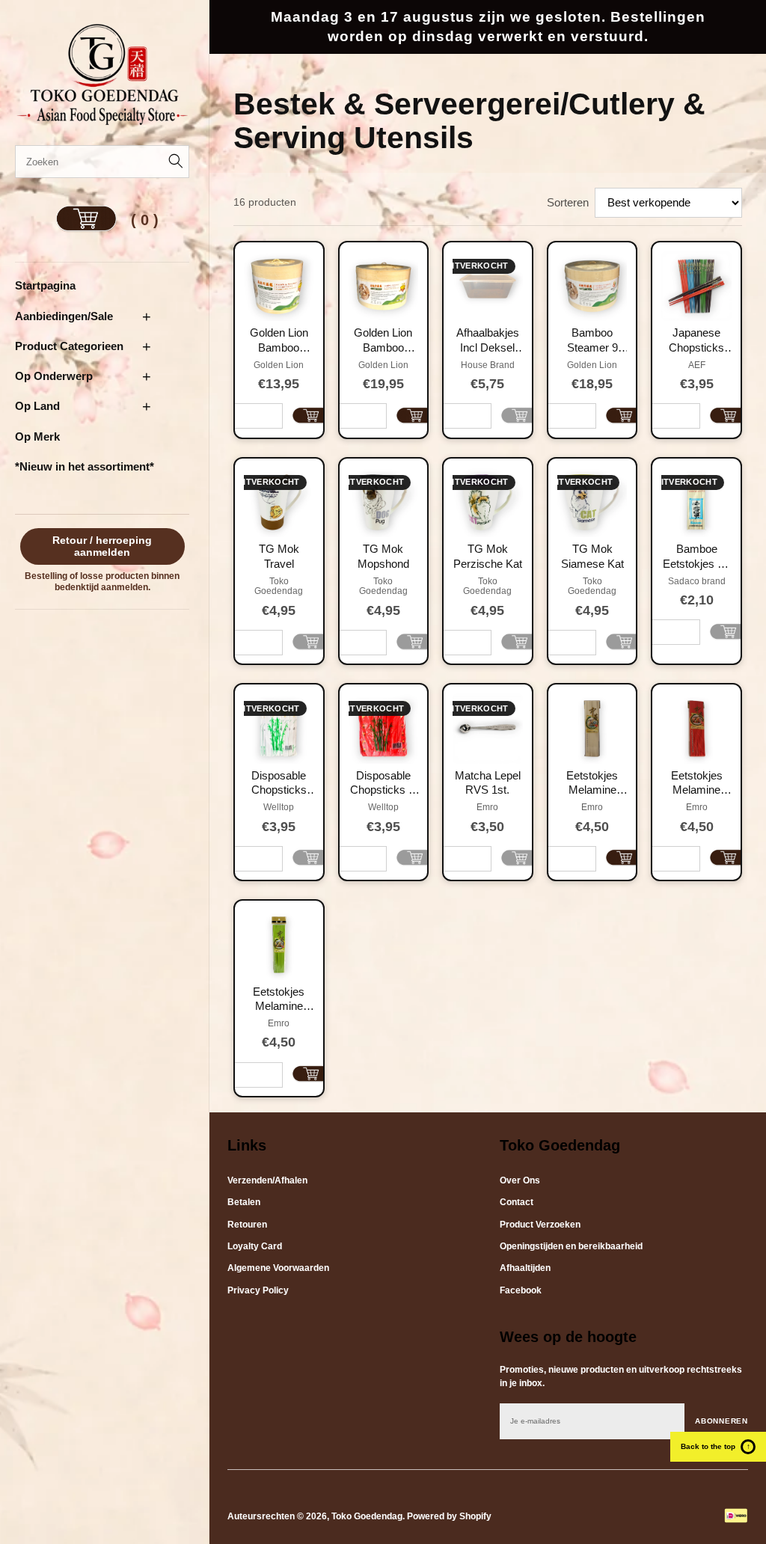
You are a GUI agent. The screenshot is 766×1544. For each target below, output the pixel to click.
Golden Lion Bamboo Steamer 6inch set (279, 340)
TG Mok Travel (279, 556)
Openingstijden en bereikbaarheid (571, 1246)
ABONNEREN (721, 1421)
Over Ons (520, 1180)
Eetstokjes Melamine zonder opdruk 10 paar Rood (697, 783)
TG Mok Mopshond (383, 556)
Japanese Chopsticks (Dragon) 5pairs (696, 340)
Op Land (37, 405)
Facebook (521, 1290)
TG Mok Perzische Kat (487, 556)
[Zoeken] (173, 162)
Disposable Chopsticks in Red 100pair (383, 783)
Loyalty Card (254, 1246)
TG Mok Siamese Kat (592, 556)
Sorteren (568, 202)
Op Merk (37, 436)
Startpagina (45, 285)
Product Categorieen (69, 346)
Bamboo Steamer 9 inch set (592, 340)
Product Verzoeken (540, 1224)
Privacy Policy (258, 1290)
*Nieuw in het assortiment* (84, 466)
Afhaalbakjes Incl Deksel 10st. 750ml (487, 340)
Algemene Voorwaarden (278, 1268)
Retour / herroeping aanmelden (102, 546)
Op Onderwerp (54, 376)
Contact (516, 1202)
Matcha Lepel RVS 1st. (488, 783)
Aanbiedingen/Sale (64, 316)
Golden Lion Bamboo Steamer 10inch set (383, 340)
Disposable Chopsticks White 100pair (278, 783)
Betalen (243, 1202)
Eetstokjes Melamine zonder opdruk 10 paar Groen (279, 999)
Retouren (247, 1224)
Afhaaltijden (525, 1268)
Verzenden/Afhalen (267, 1180)
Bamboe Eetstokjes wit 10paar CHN (697, 556)
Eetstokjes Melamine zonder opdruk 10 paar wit (592, 783)
